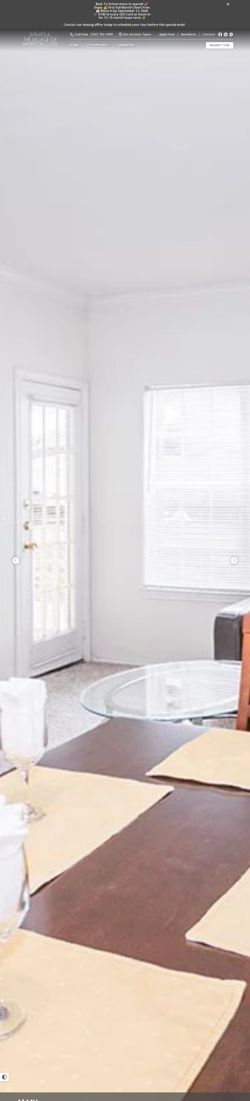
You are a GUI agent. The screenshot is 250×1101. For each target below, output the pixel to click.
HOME (74, 45)
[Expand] (236, 1085)
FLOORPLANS (97, 45)
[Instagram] (231, 35)
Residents (188, 34)
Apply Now (167, 34)
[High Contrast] (4, 1077)
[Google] (226, 35)
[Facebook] (220, 35)
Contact (208, 34)
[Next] (234, 560)
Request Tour (219, 45)
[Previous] (15, 560)
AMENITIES (126, 45)
